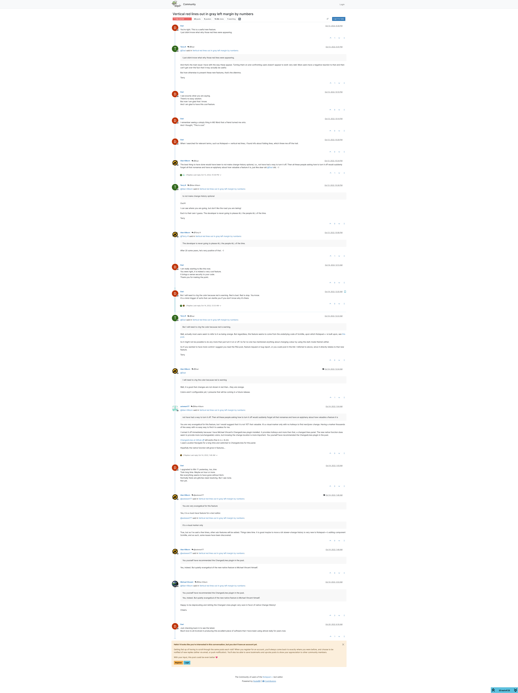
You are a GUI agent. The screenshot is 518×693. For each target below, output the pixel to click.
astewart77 (184, 406)
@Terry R (197, 233)
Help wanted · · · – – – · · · (183, 19)
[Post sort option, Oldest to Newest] (328, 19)
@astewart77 (198, 495)
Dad (182, 26)
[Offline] (176, 27)
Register (178, 663)
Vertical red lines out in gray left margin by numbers (215, 50)
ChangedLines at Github (191, 440)
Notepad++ (268, 677)
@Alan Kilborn (194, 185)
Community (189, 4)
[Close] (343, 644)
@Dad (191, 47)
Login (187, 663)
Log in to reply (338, 19)
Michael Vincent (186, 582)
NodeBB (256, 681)
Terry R (183, 47)
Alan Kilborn (185, 161)
